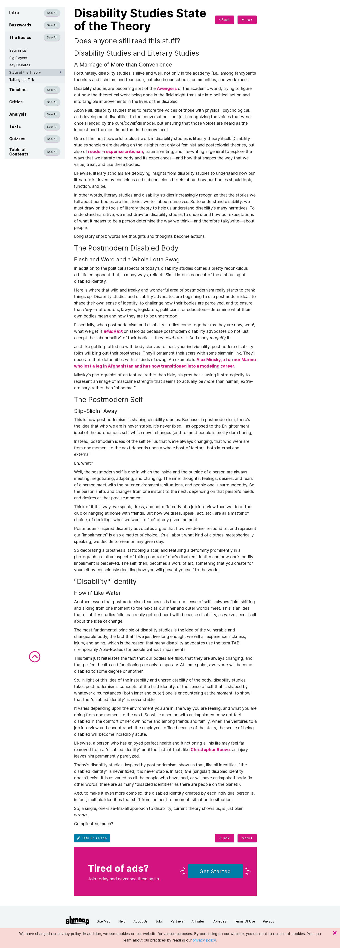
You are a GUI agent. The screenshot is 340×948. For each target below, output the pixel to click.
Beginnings (18, 50)
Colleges (219, 921)
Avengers (167, 88)
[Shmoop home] (77, 921)
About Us (140, 921)
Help (122, 921)
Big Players (18, 58)
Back (225, 20)
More (246, 20)
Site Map (104, 921)
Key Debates (19, 65)
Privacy (268, 921)
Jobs (159, 921)
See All (52, 13)
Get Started (215, 871)
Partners (177, 921)
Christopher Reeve (210, 749)
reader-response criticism (115, 151)
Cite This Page (93, 838)
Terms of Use (244, 921)
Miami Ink (113, 331)
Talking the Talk (21, 79)
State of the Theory (25, 72)
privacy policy (204, 940)
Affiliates (198, 921)
